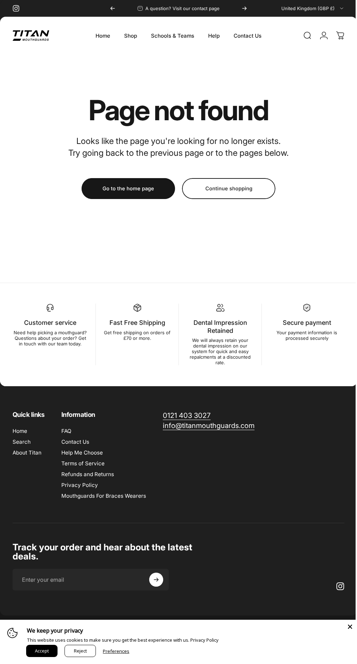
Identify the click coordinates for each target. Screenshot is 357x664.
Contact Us (75, 441)
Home (20, 431)
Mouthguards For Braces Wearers (103, 496)
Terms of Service (83, 463)
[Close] (344, 626)
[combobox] (312, 8)
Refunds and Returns (87, 474)
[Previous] (112, 8)
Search (22, 441)
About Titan (27, 452)
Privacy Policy (79, 485)
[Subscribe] (156, 580)
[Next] (244, 8)
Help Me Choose (82, 452)
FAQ (66, 431)
